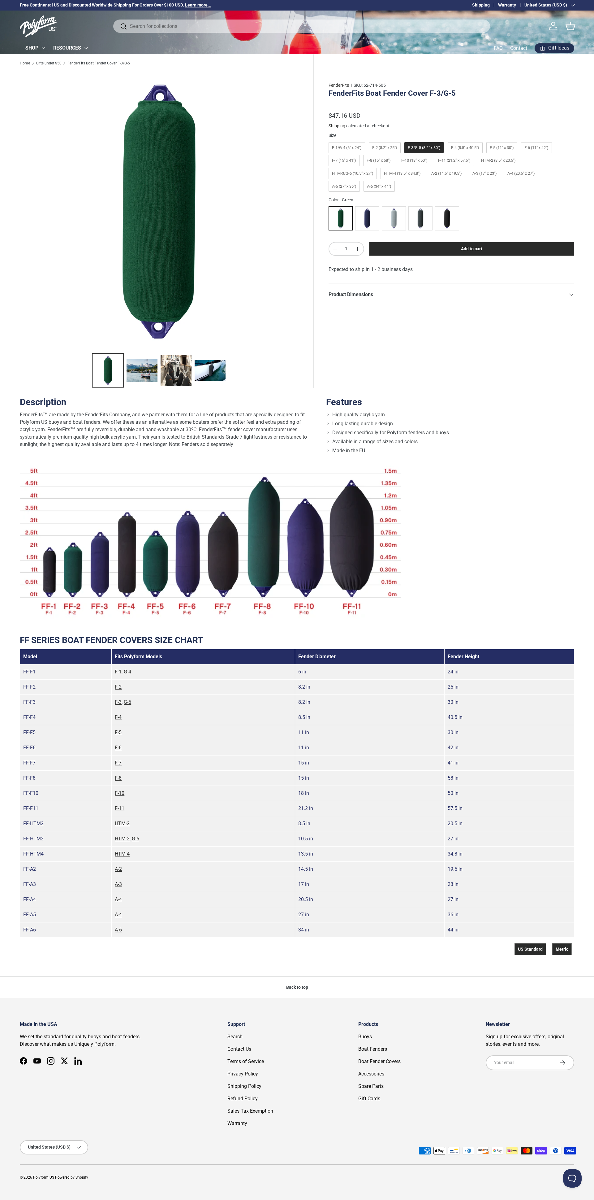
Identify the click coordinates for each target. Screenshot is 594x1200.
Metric (562, 949)
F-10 (119, 793)
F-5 (118, 732)
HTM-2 (122, 823)
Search (235, 1037)
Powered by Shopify (71, 1177)
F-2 (118, 687)
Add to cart (471, 248)
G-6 (135, 839)
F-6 (118, 748)
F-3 (118, 702)
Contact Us (239, 1049)
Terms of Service (245, 1061)
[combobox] (301, 26)
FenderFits (339, 85)
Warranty (507, 5)
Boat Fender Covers (379, 1061)
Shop (31, 48)
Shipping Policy (244, 1086)
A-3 (118, 884)
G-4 (127, 672)
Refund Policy (242, 1098)
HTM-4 (122, 854)
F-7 (118, 763)
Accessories (371, 1074)
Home (25, 63)
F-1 (118, 672)
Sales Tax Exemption (250, 1111)
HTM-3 (122, 839)
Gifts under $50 (49, 63)
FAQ (498, 48)
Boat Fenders (372, 1049)
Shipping (481, 5)
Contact (518, 48)
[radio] (347, 147)
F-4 (118, 717)
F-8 (118, 778)
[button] (570, 26)
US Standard (530, 949)
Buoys (365, 1037)
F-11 (119, 808)
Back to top (297, 987)
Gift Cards (369, 1098)
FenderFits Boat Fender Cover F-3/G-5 (98, 63)
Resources (67, 48)
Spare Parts (371, 1086)
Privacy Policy (242, 1074)
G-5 (127, 702)
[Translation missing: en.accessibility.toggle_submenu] (43, 47)
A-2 (118, 869)
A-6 (118, 930)
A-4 (118, 899)
